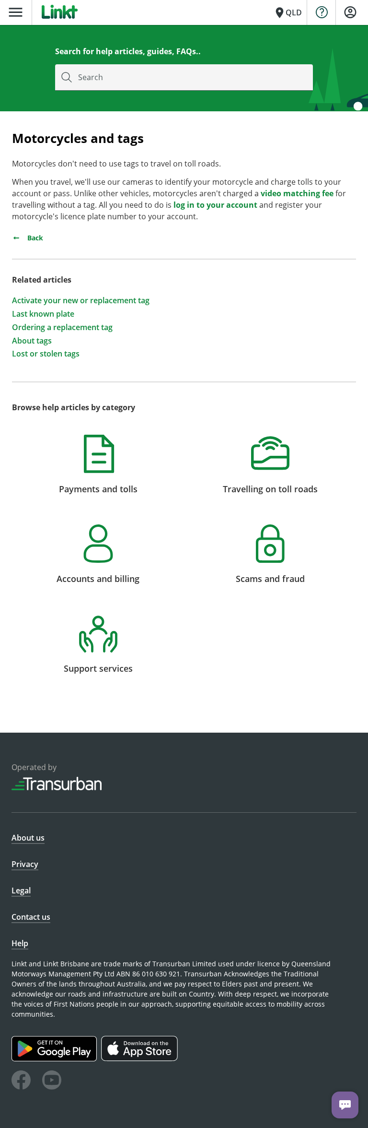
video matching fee (297, 193)
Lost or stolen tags (46, 354)
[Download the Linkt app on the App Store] (140, 1058)
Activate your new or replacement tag (81, 301)
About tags (32, 341)
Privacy (25, 864)
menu (15, 12)
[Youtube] (51, 1081)
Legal (21, 890)
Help (20, 943)
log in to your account (215, 205)
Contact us (31, 917)
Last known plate (43, 314)
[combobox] (184, 77)
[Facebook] (21, 1081)
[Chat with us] (345, 1105)
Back (34, 237)
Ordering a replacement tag (62, 327)
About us (28, 837)
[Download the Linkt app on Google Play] (56, 1058)
